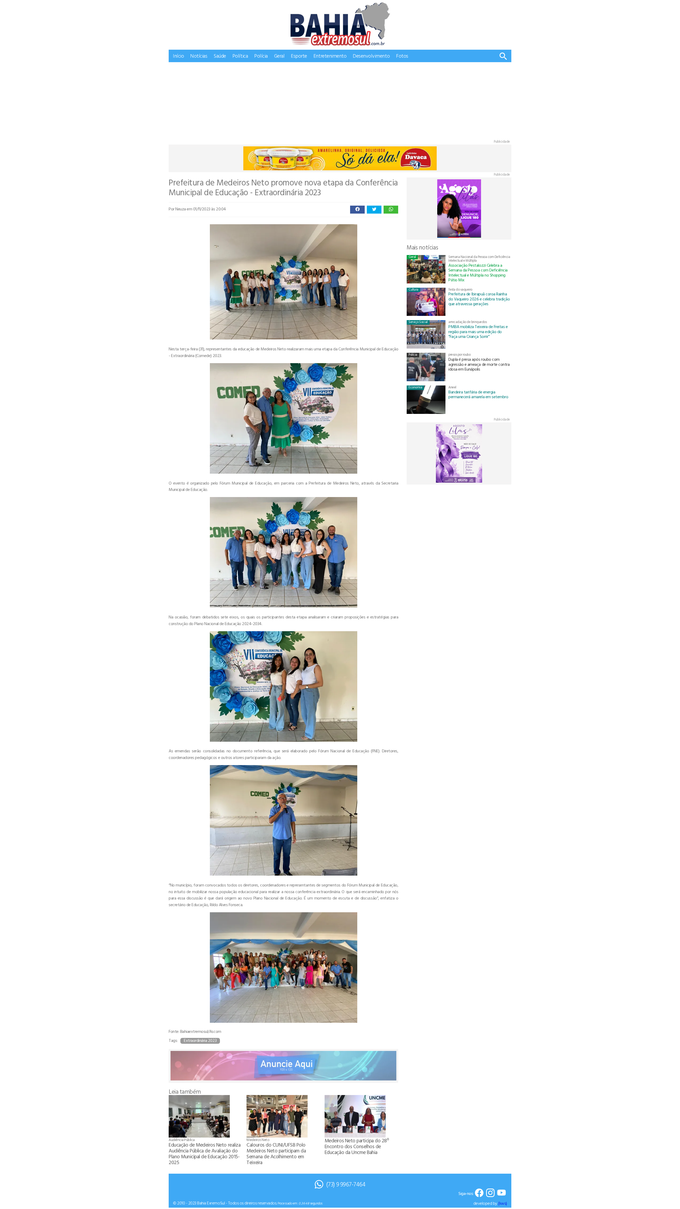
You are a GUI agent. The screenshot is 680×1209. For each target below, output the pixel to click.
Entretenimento (329, 56)
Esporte (299, 56)
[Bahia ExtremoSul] (340, 23)
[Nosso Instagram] (490, 1193)
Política (240, 56)
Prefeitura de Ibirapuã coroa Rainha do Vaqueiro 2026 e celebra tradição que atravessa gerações (479, 299)
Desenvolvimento (371, 56)
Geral (279, 56)
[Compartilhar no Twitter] (374, 210)
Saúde (220, 56)
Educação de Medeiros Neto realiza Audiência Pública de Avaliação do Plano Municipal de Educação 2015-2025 (204, 1153)
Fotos (402, 56)
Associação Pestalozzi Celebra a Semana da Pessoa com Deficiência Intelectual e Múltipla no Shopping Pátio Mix (478, 272)
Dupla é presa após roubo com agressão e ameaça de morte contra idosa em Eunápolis (478, 364)
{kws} (502, 1203)
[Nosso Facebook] (479, 1193)
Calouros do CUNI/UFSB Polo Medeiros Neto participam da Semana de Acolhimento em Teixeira (276, 1153)
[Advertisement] (340, 102)
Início (178, 56)
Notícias (198, 56)
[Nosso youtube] (501, 1193)
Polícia (261, 56)
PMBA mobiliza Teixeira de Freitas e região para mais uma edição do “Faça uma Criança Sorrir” (478, 331)
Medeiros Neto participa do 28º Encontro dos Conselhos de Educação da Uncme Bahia (357, 1146)
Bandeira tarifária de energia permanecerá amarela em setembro (478, 394)
